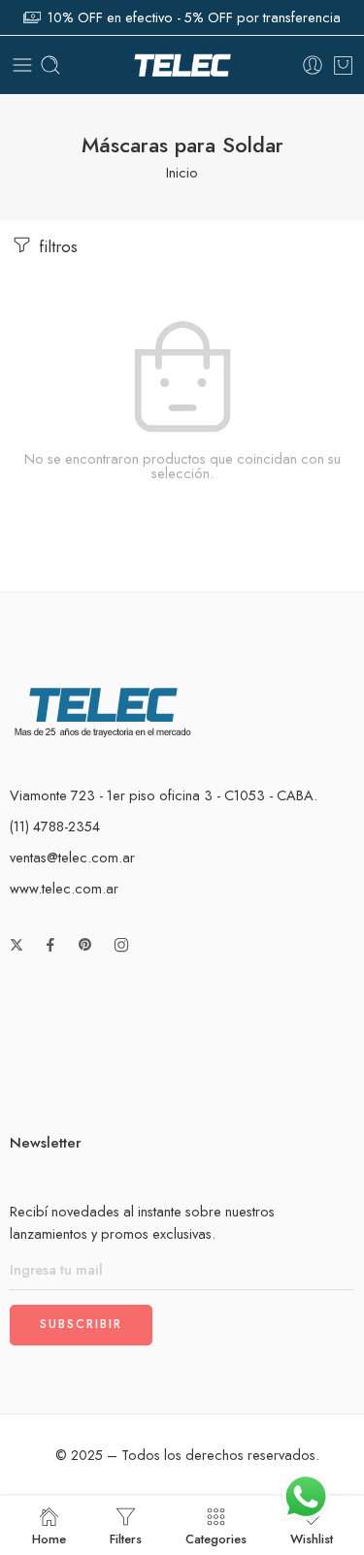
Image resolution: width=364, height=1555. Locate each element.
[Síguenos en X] (16, 945)
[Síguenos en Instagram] (121, 945)
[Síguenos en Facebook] (50, 945)
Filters (126, 1537)
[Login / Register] (312, 65)
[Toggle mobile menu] (22, 65)
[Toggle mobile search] (50, 65)
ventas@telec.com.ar (72, 857)
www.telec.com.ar (64, 888)
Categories (216, 1537)
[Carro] (343, 65)
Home (49, 1537)
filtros (56, 246)
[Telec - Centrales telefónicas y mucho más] (182, 65)
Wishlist (311, 1537)
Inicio (182, 172)
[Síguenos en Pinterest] (85, 945)
